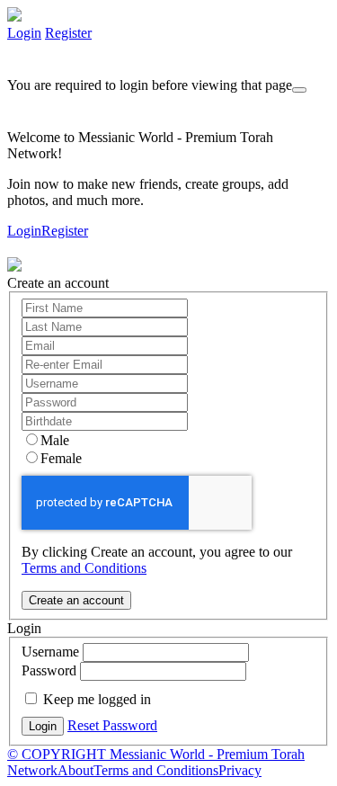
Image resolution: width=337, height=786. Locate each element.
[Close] (299, 90)
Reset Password (112, 725)
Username (50, 651)
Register (68, 32)
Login (24, 32)
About (75, 770)
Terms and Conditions (84, 568)
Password (49, 670)
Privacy (240, 770)
